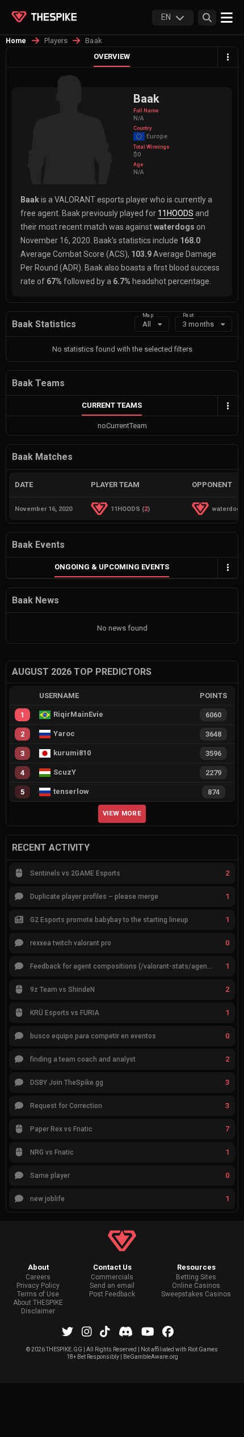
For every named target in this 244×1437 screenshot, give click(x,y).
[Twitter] (67, 1331)
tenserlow (71, 792)
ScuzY (64, 772)
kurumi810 (72, 753)
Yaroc (64, 734)
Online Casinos (196, 1286)
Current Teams (112, 405)
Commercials (112, 1277)
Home (16, 41)
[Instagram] (87, 1331)
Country (142, 128)
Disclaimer (38, 1311)
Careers (38, 1277)
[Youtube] (147, 1331)
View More (122, 813)
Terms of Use (38, 1294)
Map (148, 315)
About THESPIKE (38, 1303)
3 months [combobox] (198, 324)
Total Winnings (151, 147)
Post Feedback (112, 1294)
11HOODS (175, 213)
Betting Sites (196, 1277)
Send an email (112, 1286)
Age (138, 164)
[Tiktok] (105, 1331)
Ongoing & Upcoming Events (111, 567)
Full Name (145, 110)
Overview (112, 56)
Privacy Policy (38, 1286)
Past (188, 315)
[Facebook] (168, 1331)
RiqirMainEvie (78, 714)
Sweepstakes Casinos (196, 1294)
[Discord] (126, 1331)
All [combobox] (146, 324)
